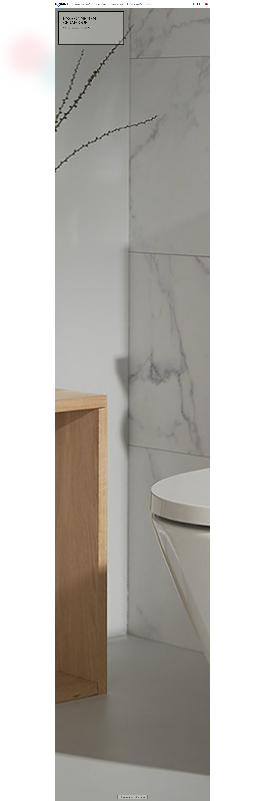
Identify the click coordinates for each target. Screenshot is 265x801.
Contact (149, 4)
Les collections (100, 4)
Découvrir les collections (132, 797)
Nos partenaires (117, 4)
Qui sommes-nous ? (82, 4)
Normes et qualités (134, 4)
